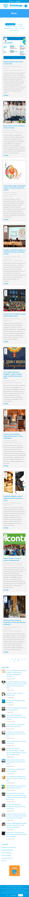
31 (18, 659)
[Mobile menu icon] (25, 6)
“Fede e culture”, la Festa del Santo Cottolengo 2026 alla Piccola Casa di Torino (15, 762)
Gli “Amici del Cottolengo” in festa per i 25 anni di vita (16, 742)
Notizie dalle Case (8, 28)
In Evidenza (8, 26)
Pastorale (22, 28)
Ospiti (16, 28)
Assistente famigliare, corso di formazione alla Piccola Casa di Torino (13, 498)
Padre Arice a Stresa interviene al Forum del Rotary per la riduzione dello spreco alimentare (16, 834)
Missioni (21, 26)
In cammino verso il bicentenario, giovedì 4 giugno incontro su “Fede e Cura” (16, 734)
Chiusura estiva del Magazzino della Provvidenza (15, 701)
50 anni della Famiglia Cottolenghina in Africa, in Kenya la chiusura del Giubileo (14, 188)
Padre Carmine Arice (14, 30)
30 (15, 659)
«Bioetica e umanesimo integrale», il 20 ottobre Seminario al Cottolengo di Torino (14, 252)
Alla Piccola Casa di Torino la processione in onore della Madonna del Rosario (14, 622)
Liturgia (15, 26)
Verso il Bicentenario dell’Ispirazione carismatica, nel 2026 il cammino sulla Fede (16, 778)
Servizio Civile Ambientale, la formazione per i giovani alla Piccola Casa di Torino (15, 806)
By (8, 70)
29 (12, 659)
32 (22, 659)
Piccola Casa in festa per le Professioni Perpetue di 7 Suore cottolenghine (13, 436)
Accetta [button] (20, 895)
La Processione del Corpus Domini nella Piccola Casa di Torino (15, 725)
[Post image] (3, 671)
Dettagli (6, 95)
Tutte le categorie (10, 24)
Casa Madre (20, 24)
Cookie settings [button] (13, 895)
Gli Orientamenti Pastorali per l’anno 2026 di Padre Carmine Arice (16, 787)
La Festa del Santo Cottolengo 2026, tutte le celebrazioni (15, 770)
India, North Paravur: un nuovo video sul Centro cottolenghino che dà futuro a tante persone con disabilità (16, 816)
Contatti (18, 1)
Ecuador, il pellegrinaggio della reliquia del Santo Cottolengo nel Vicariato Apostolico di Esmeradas (16, 825)
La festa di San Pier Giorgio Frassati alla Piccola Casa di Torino (16, 709)
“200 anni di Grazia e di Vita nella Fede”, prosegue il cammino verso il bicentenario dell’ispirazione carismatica (16, 673)
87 (14, 661)
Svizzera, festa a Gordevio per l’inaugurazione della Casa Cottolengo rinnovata (16, 717)
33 (25, 659)
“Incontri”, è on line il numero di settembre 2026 (14, 694)
